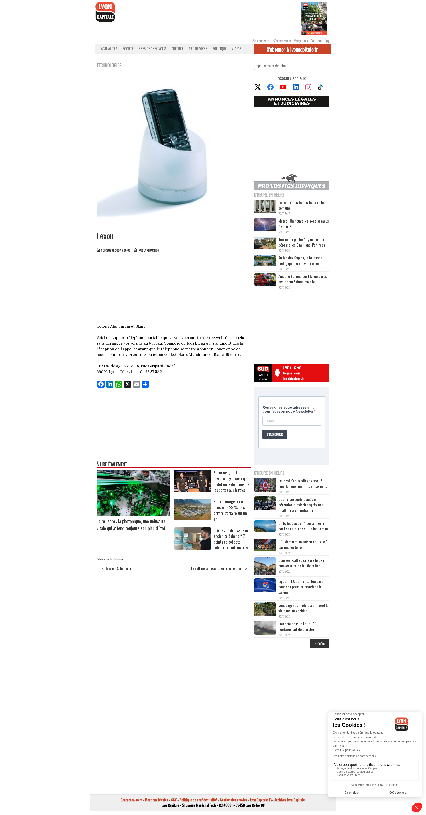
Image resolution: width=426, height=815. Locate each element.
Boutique (316, 41)
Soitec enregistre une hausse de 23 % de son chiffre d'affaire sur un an (231, 510)
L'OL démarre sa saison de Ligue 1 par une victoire (302, 544)
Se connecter (262, 41)
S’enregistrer (282, 41)
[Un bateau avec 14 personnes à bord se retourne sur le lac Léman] (265, 526)
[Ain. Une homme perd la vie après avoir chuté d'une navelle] (265, 280)
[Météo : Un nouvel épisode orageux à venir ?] (265, 225)
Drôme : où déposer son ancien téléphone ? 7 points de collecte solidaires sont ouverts (231, 538)
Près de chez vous (152, 48)
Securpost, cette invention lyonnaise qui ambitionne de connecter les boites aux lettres (232, 481)
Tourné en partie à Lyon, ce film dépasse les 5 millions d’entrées (301, 242)
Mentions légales (156, 800)
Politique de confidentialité (198, 800)
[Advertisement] (174, 289)
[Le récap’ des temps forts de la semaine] (265, 207)
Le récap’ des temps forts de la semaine (301, 205)
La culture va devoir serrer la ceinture (217, 568)
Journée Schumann (118, 568)
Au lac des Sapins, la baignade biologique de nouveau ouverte (300, 260)
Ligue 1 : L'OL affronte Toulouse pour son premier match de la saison (300, 586)
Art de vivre (198, 48)
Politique (219, 48)
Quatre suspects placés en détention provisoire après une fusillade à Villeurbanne (300, 504)
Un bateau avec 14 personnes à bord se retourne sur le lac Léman (303, 526)
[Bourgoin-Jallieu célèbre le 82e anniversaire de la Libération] (265, 566)
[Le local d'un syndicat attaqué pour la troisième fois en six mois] (265, 485)
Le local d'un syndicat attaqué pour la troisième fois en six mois (302, 483)
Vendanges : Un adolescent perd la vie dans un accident (303, 608)
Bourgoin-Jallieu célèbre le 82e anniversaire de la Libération (301, 562)
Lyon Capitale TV (261, 800)
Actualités (109, 48)
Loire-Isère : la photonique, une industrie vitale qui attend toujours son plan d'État (131, 524)
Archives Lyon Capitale (289, 800)
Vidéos (236, 48)
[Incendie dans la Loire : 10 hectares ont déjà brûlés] (265, 628)
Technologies (117, 559)
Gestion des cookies (233, 800)
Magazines (301, 41)
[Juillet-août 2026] (314, 18)
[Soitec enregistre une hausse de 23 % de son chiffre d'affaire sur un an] (192, 518)
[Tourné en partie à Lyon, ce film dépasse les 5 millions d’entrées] (265, 243)
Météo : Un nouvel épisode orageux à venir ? (303, 223)
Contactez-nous (131, 800)
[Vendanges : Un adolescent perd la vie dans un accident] (265, 610)
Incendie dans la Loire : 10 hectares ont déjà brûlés (297, 626)
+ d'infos (319, 643)
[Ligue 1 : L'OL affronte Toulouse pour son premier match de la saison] (265, 586)
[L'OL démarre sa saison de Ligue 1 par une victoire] (265, 545)
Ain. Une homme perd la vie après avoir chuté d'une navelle (302, 279)
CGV (174, 800)
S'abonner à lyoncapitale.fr (292, 49)
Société (127, 48)
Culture (177, 48)
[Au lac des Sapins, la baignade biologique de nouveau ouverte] (265, 261)
